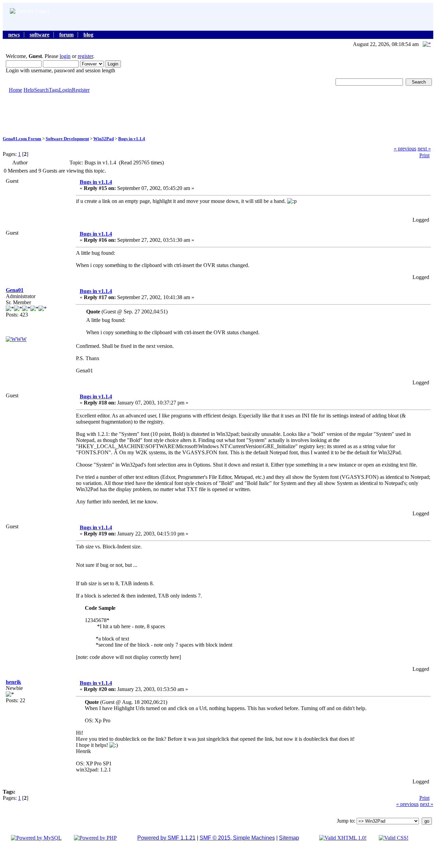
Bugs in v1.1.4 (131, 138)
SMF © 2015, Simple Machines (237, 838)
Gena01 (15, 290)
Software (39, 35)
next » (424, 148)
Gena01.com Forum (22, 138)
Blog (88, 35)
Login (65, 90)
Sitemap (289, 838)
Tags (54, 90)
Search (41, 90)
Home (15, 90)
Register (81, 90)
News (14, 35)
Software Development (67, 138)
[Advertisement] (218, 114)
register (85, 56)
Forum (66, 35)
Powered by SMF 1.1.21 (166, 838)
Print (424, 155)
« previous (405, 148)
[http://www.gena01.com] (16, 339)
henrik (13, 682)
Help (29, 90)
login (65, 56)
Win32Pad (103, 138)
